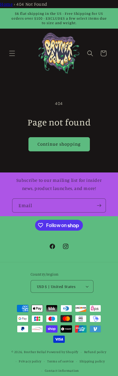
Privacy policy (30, 361)
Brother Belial (35, 352)
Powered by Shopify (62, 352)
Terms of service (60, 361)
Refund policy (95, 352)
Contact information (62, 370)
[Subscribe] (99, 205)
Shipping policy (92, 361)
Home (6, 4)
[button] (12, 53)
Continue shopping (59, 144)
